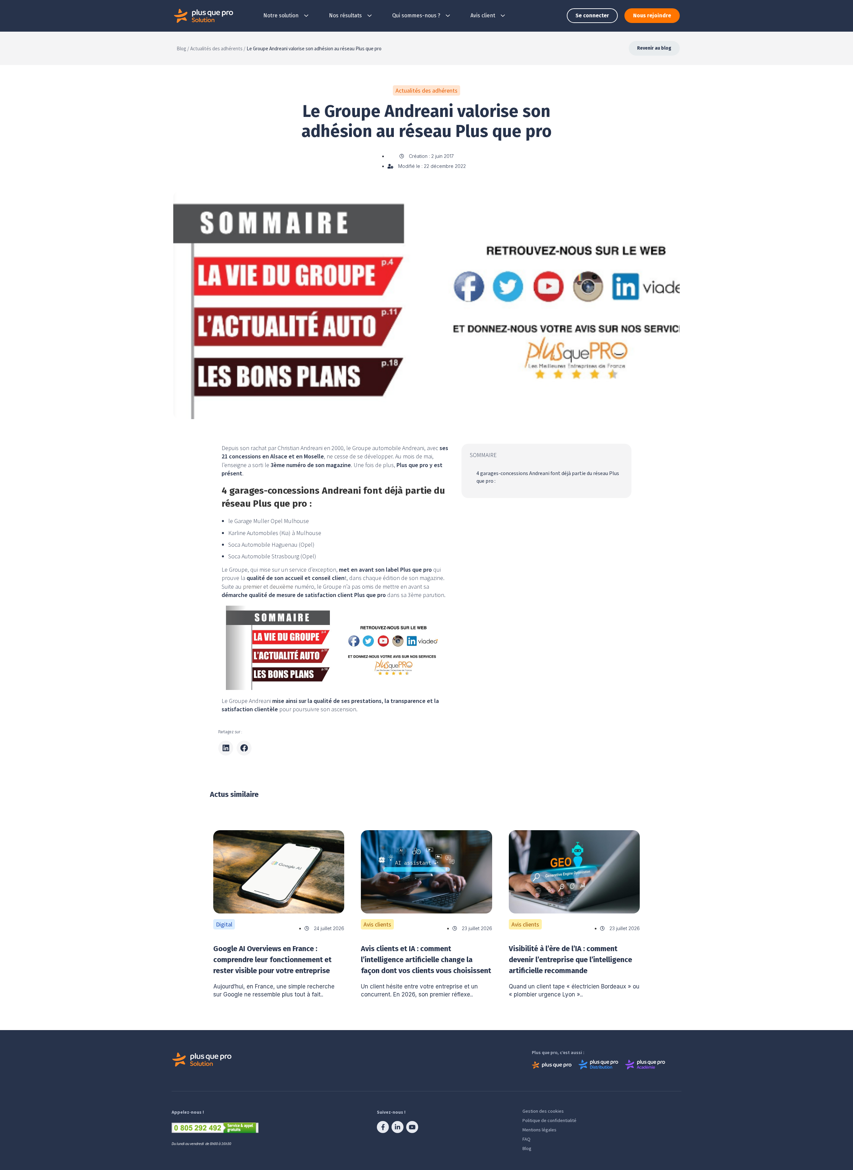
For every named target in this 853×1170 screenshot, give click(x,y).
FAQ (526, 1139)
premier (252, 586)
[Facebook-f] (383, 1127)
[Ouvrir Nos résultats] (369, 16)
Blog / (183, 48)
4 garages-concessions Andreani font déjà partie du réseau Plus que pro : (547, 477)
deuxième (282, 586)
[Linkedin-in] (398, 1127)
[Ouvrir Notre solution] (306, 16)
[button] (225, 748)
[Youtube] (412, 1127)
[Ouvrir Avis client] (502, 16)
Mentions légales (539, 1130)
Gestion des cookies (543, 1111)
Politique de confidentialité (549, 1120)
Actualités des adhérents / (217, 48)
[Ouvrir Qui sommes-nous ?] (447, 16)
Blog (526, 1148)
